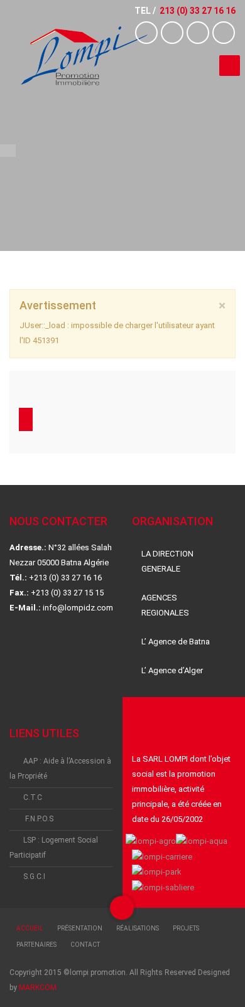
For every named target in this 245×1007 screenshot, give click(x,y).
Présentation (79, 928)
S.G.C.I (34, 876)
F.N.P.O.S (38, 818)
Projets (186, 928)
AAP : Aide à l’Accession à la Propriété (60, 769)
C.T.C (32, 797)
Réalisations (137, 928)
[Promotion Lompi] (83, 55)
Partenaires (36, 944)
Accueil (29, 928)
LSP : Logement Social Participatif (53, 848)
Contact (85, 944)
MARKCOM (38, 987)
